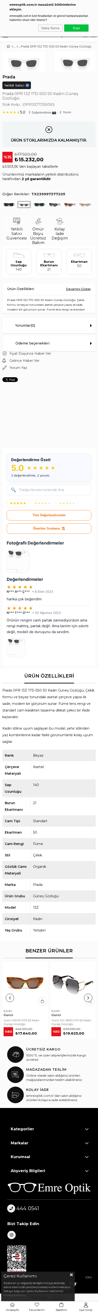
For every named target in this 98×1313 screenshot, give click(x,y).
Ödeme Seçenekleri (32, 343)
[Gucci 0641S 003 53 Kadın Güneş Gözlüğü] (25, 984)
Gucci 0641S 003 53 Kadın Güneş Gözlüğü (21, 1022)
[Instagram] (11, 1235)
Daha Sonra (50, 28)
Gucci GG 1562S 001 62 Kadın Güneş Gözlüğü (71, 1022)
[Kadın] (17, 46)
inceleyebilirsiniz (15, 1295)
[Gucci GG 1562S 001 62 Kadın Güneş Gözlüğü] (73, 984)
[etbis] (19, 1259)
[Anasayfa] (12, 46)
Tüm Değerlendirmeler (49, 515)
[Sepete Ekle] (42, 1001)
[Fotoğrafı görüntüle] (18, 561)
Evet (76, 28)
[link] (49, 111)
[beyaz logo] (49, 1188)
